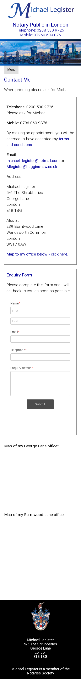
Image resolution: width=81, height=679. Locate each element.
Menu (11, 70)
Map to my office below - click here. (37, 254)
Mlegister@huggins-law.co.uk (31, 166)
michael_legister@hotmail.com (33, 160)
